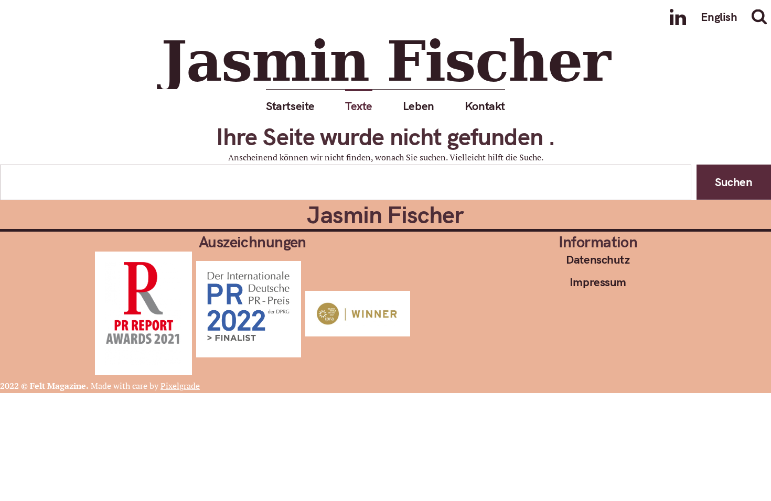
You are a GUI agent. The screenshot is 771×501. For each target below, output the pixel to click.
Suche (761, 17)
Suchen (733, 182)
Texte (358, 105)
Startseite (290, 105)
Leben (418, 105)
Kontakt (485, 105)
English (719, 16)
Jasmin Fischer (385, 61)
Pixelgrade (180, 385)
